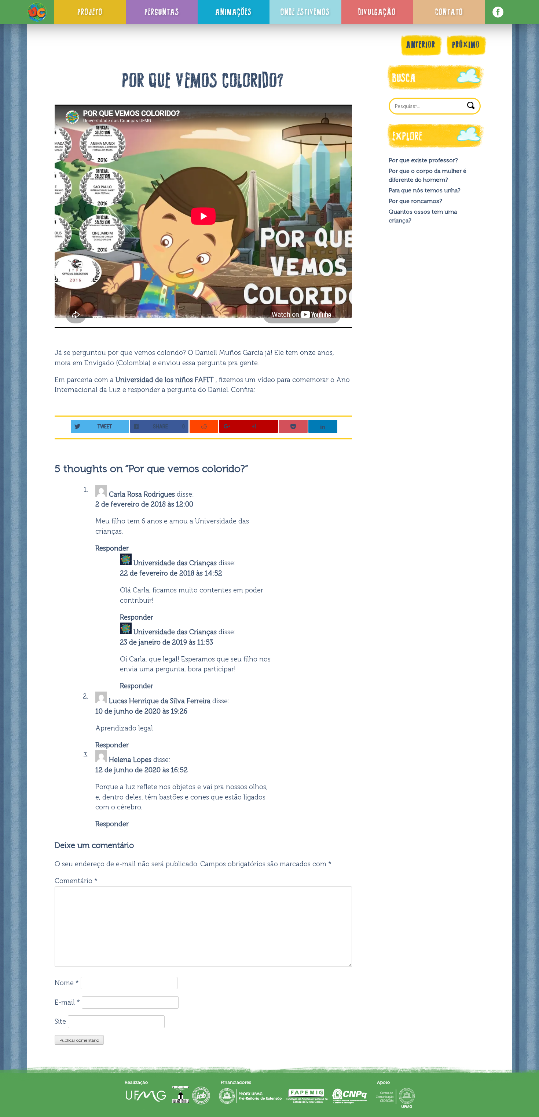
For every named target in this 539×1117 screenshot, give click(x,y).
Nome (67, 983)
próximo (466, 44)
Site (60, 1022)
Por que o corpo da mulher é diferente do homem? (427, 175)
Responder (112, 548)
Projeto (90, 12)
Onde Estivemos (305, 12)
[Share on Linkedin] (322, 426)
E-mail (67, 1002)
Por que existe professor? (423, 160)
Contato (449, 12)
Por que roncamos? (415, 200)
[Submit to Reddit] (204, 426)
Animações (233, 12)
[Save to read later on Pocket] (293, 426)
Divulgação (377, 12)
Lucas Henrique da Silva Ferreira (159, 701)
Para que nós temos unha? (424, 190)
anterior (421, 44)
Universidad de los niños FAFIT (165, 380)
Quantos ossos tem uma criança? (423, 216)
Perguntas (161, 12)
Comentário (76, 881)
